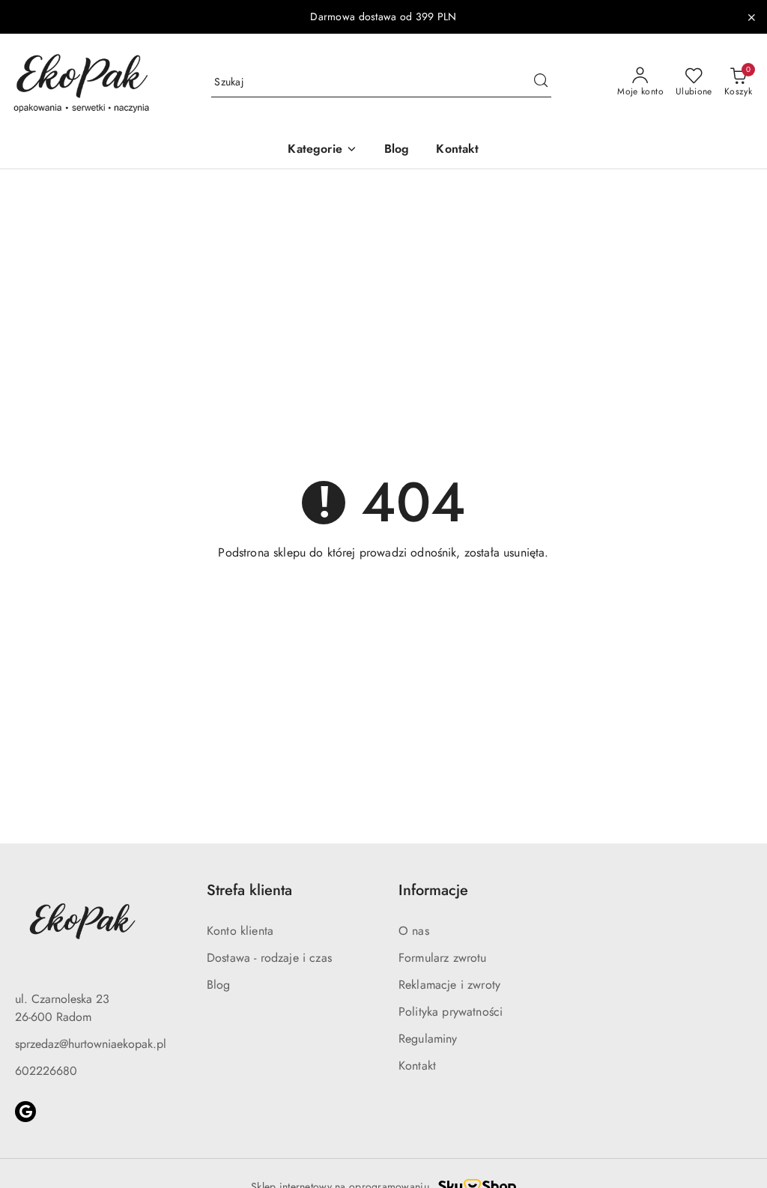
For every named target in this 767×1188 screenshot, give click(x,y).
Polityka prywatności (450, 1011)
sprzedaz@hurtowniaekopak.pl (90, 1043)
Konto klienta (240, 930)
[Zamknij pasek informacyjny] (751, 17)
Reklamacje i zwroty (449, 984)
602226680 (46, 1070)
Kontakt (417, 1065)
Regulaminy (428, 1038)
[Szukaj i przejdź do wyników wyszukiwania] (540, 82)
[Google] (25, 1111)
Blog (219, 984)
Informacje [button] (433, 890)
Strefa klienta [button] (249, 890)
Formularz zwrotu (442, 957)
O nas (413, 930)
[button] (322, 150)
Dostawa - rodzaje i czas (269, 957)
